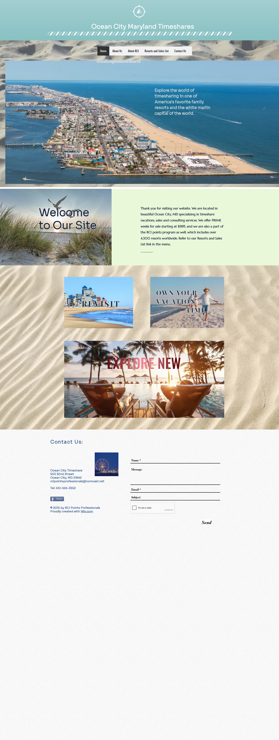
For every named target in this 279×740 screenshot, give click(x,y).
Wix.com (87, 511)
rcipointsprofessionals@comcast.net (77, 481)
